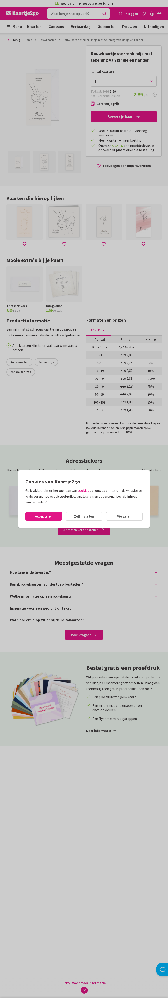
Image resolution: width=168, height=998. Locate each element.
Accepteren (43, 516)
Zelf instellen (84, 516)
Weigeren (124, 516)
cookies (83, 490)
